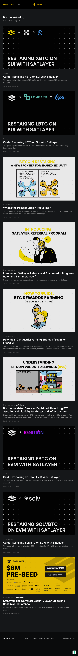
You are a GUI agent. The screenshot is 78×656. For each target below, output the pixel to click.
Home (5, 4)
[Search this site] (73, 4)
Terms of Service (38, 638)
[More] (18, 4)
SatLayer (5, 638)
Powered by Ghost (69, 638)
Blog (13, 4)
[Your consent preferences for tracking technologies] (74, 652)
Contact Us (27, 638)
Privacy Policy (50, 638)
